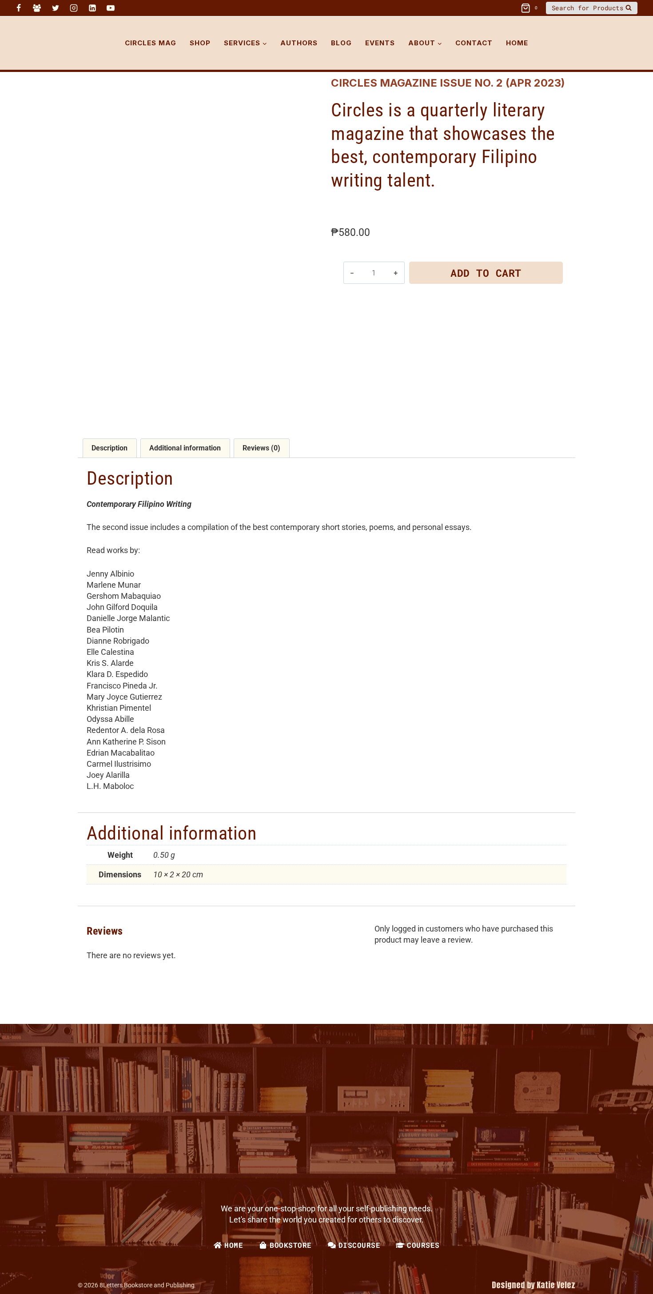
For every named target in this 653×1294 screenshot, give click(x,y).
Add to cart (486, 272)
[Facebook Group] (37, 8)
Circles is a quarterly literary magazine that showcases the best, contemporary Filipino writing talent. (443, 145)
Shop (200, 43)
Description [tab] (109, 448)
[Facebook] (19, 8)
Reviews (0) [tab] (261, 448)
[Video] (124, 8)
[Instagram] (74, 8)
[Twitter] (56, 8)
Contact (474, 43)
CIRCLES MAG (150, 43)
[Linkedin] (92, 8)
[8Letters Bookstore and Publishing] (52, 43)
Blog (341, 43)
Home (517, 43)
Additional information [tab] (185, 448)
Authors (299, 43)
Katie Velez (556, 1285)
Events (380, 43)
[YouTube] (111, 8)
